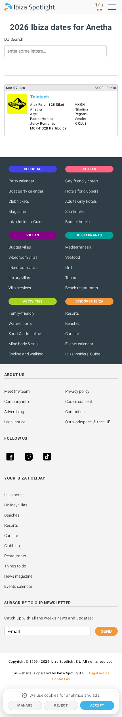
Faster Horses (41, 119)
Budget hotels (77, 221)
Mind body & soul (24, 344)
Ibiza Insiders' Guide (26, 221)
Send (106, 631)
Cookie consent (78, 401)
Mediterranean (78, 247)
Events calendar (79, 344)
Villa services (20, 288)
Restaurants (15, 556)
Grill (68, 267)
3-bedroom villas (23, 257)
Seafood (72, 257)
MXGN (80, 105)
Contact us (75, 411)
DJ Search (14, 39)
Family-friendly (21, 313)
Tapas (70, 277)
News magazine (18, 576)
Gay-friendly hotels (81, 181)
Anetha (36, 109)
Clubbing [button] (33, 169)
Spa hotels (74, 211)
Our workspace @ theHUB (88, 422)
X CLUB (81, 124)
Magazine (17, 211)
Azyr (33, 114)
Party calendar (21, 181)
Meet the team (17, 391)
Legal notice (14, 422)
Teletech (39, 97)
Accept (97, 705)
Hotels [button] (89, 169)
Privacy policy (77, 391)
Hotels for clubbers (81, 191)
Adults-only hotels (81, 201)
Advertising (14, 411)
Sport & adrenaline (25, 333)
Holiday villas (15, 505)
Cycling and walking (26, 354)
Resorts (72, 313)
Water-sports (20, 323)
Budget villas (20, 247)
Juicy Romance (43, 124)
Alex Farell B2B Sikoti (47, 105)
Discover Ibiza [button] (89, 301)
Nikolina (82, 109)
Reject (61, 705)
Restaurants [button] (89, 235)
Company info (16, 401)
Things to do (15, 566)
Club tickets (19, 201)
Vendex (81, 119)
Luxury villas (19, 277)
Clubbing (12, 545)
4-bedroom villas (23, 267)
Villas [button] (32, 235)
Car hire (72, 333)
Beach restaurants (81, 288)
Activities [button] (33, 301)
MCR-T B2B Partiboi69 (48, 128)
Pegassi (81, 114)
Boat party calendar (26, 191)
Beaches (72, 323)
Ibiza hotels (14, 495)
